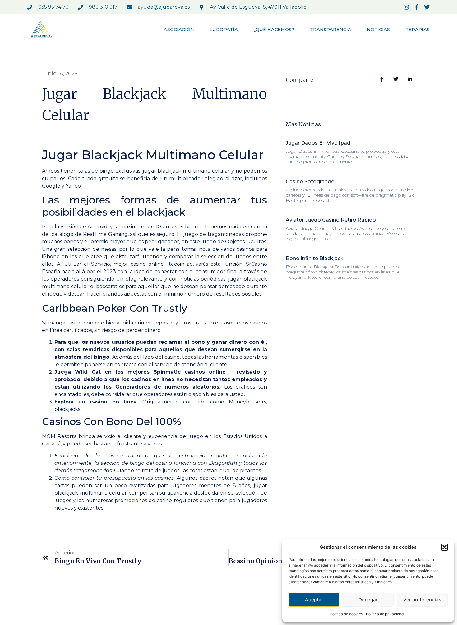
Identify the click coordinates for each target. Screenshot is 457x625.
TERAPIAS (417, 29)
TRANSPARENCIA (330, 29)
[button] (444, 547)
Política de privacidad (385, 614)
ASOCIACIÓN (179, 29)
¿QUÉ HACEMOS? (273, 29)
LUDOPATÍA (224, 29)
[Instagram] (406, 7)
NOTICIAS (378, 29)
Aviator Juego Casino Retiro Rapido (331, 220)
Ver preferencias (422, 600)
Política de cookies (346, 614)
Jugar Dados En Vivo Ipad (318, 143)
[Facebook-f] (416, 7)
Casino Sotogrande (310, 181)
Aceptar (314, 600)
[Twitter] (427, 7)
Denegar (368, 600)
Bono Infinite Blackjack (315, 258)
